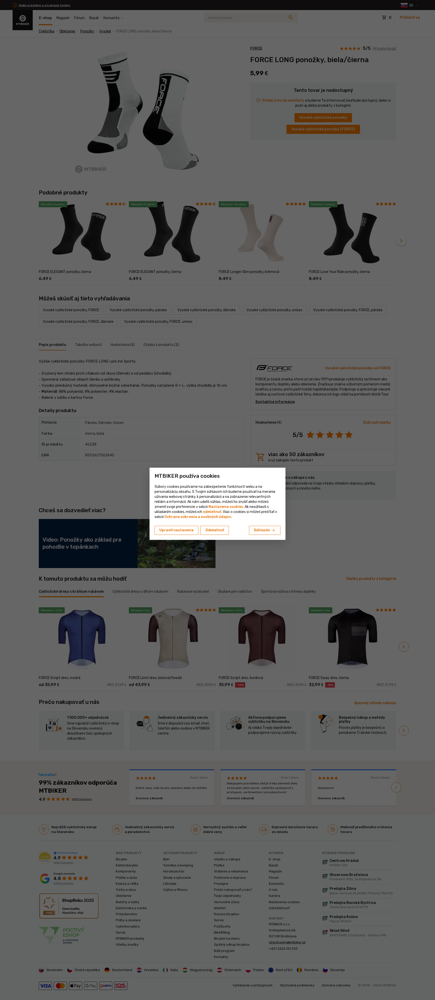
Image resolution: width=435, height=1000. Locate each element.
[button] (212, 512)
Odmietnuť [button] (214, 530)
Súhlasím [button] (265, 530)
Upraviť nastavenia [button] (176, 530)
